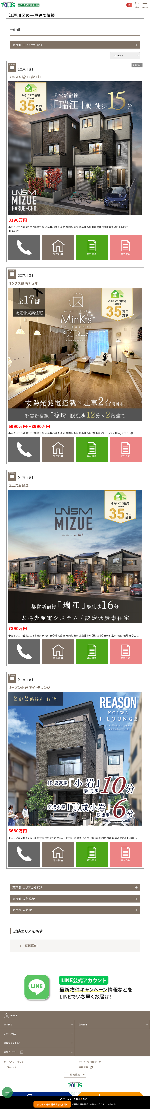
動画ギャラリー (11, 1051)
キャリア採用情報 (88, 1061)
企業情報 (83, 1024)
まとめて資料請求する (52, 1104)
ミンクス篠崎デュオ (23, 283)
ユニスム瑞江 (18, 485)
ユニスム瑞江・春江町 (24, 76)
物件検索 (8, 1024)
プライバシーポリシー (15, 1061)
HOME (13, 1015)
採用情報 (83, 1067)
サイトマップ (10, 1067)
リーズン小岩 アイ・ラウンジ (29, 687)
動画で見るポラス (12, 1042)
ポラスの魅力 (10, 1033)
